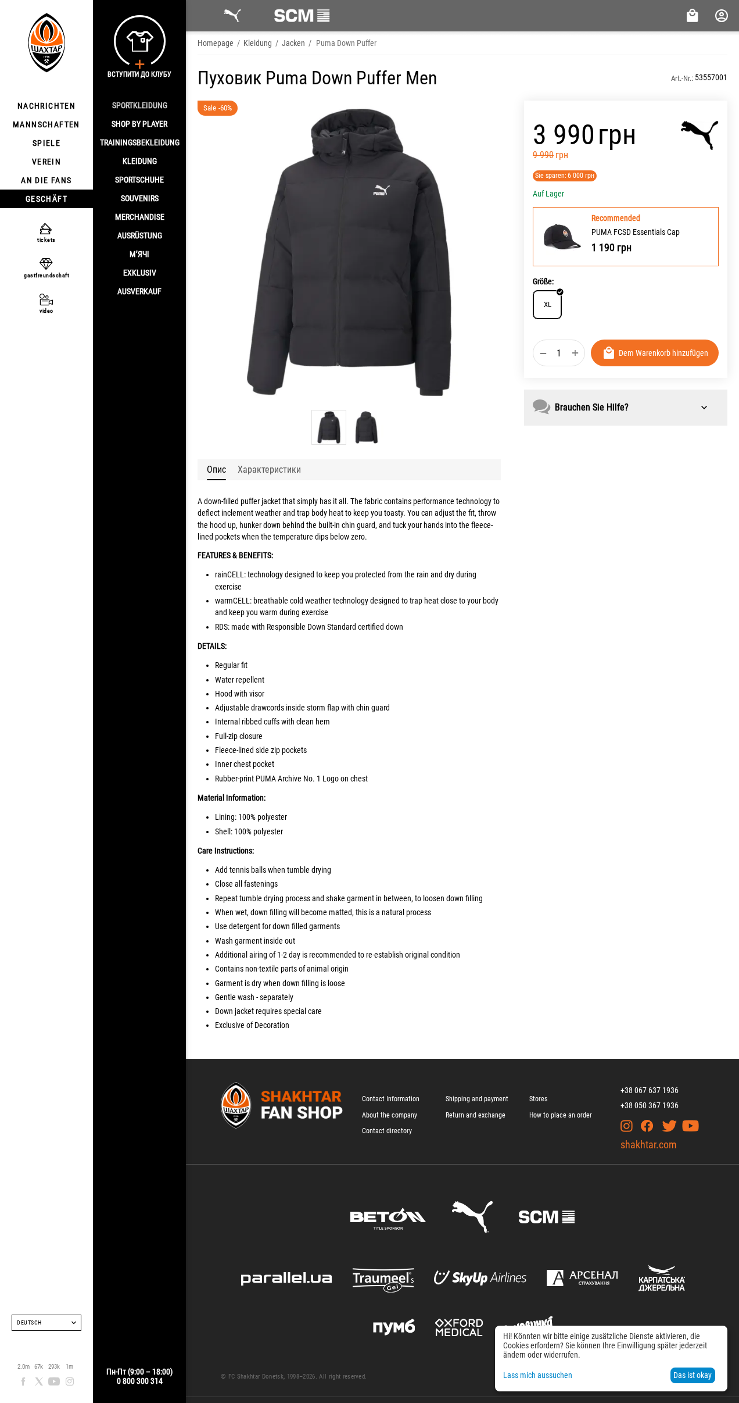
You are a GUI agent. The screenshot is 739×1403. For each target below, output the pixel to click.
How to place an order (560, 1115)
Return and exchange (475, 1115)
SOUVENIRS (140, 198)
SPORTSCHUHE (139, 179)
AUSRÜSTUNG (139, 235)
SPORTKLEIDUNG (139, 105)
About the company (389, 1115)
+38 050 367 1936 (649, 1105)
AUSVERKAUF (139, 291)
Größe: (543, 281)
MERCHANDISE (139, 217)
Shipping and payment (477, 1099)
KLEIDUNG (140, 161)
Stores (538, 1099)
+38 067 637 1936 (649, 1090)
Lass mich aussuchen (537, 1375)
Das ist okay (692, 1375)
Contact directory (387, 1131)
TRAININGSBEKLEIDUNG (140, 142)
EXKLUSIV (139, 272)
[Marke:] (700, 135)
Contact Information (390, 1099)
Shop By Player (139, 123)
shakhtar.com (648, 1144)
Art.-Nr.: (682, 78)
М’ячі (139, 254)
